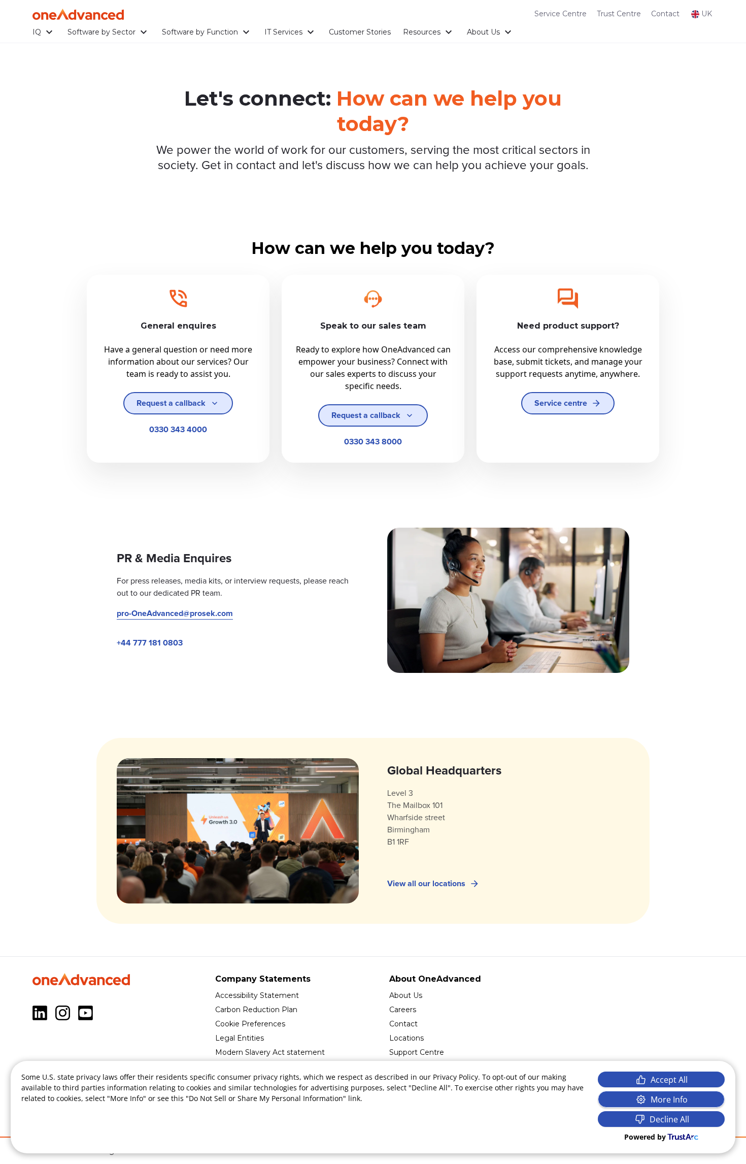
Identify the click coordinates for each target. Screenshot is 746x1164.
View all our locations (426, 884)
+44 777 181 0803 (150, 643)
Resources (421, 32)
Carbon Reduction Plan (256, 1009)
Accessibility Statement (257, 995)
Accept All (669, 1079)
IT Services (283, 32)
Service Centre (560, 13)
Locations (406, 1038)
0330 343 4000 (178, 430)
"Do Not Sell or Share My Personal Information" (266, 1098)
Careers (402, 1009)
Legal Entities (239, 1038)
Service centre (560, 403)
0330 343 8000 (373, 442)
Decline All (669, 1119)
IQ (36, 32)
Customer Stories (360, 32)
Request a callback (171, 403)
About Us (483, 32)
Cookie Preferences (250, 1023)
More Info (669, 1099)
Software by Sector (101, 32)
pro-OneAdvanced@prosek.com (175, 613)
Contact (665, 13)
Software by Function (200, 32)
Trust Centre (619, 13)
